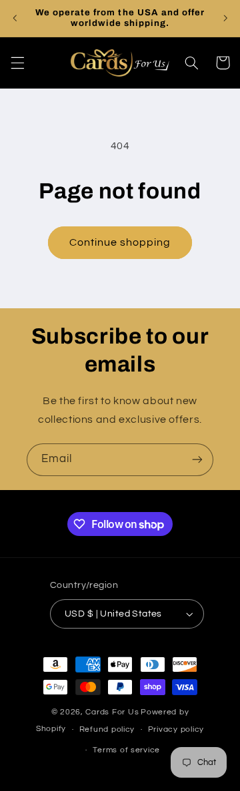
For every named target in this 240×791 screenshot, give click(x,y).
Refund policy (107, 729)
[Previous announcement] (14, 18)
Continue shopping (120, 242)
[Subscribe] (197, 459)
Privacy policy (176, 729)
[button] (17, 62)
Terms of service (126, 750)
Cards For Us (112, 712)
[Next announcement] (225, 18)
